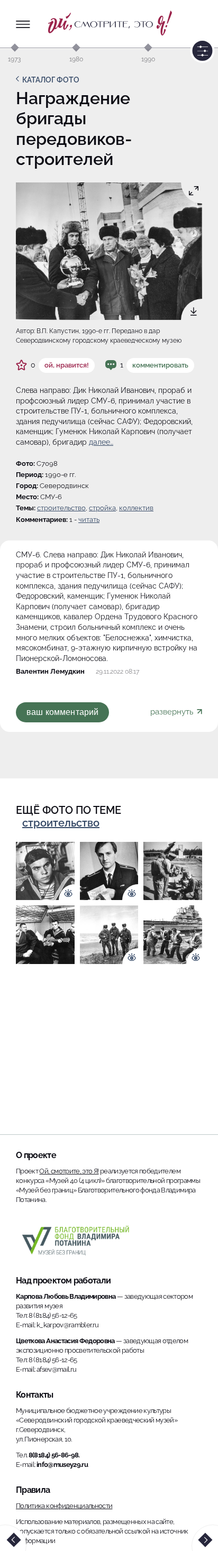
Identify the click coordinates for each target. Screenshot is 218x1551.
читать (88, 520)
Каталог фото (50, 80)
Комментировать (160, 365)
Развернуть (172, 712)
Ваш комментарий (62, 712)
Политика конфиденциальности (64, 1506)
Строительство (61, 508)
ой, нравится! (66, 365)
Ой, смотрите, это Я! (68, 1171)
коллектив (136, 508)
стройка (102, 508)
